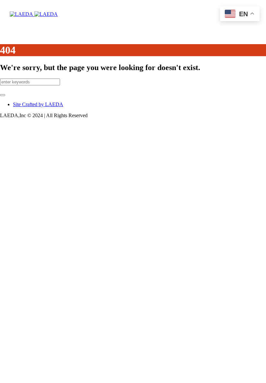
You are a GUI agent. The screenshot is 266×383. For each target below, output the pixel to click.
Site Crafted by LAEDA (38, 104)
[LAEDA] (34, 14)
